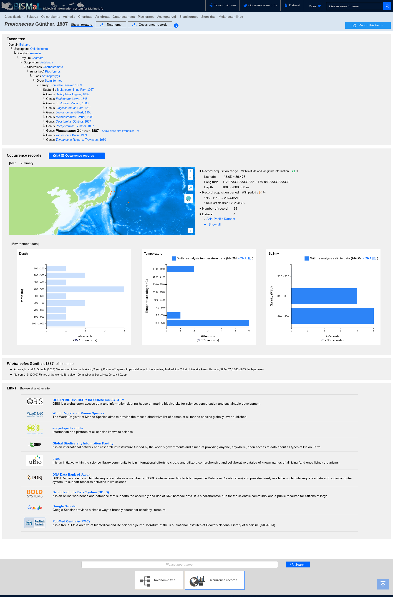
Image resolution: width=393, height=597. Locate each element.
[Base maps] (188, 198)
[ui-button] (387, 6)
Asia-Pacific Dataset (221, 219)
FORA (242, 258)
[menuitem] (313, 6)
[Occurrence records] (215, 573)
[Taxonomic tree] (159, 573)
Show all (215, 224)
